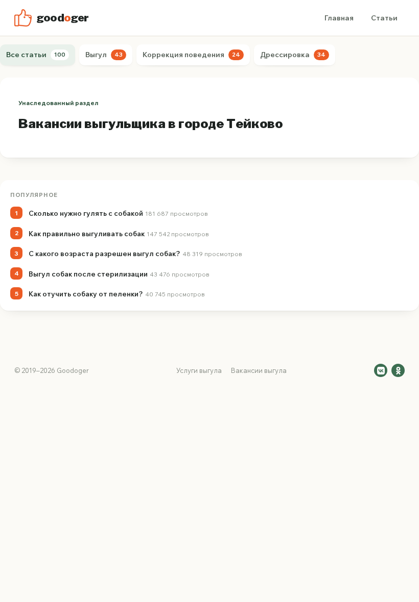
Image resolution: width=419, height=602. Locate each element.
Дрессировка (292, 54)
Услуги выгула (199, 370)
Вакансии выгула (259, 370)
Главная (339, 17)
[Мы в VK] (380, 370)
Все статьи (35, 54)
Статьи (384, 17)
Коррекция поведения (191, 54)
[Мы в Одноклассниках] (398, 370)
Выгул (104, 54)
